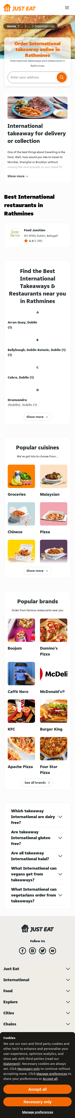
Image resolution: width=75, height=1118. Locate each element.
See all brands (35, 782)
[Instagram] (32, 951)
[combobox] (31, 77)
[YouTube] (52, 951)
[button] (62, 77)
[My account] (67, 7)
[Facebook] (22, 951)
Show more (16, 176)
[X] (42, 951)
